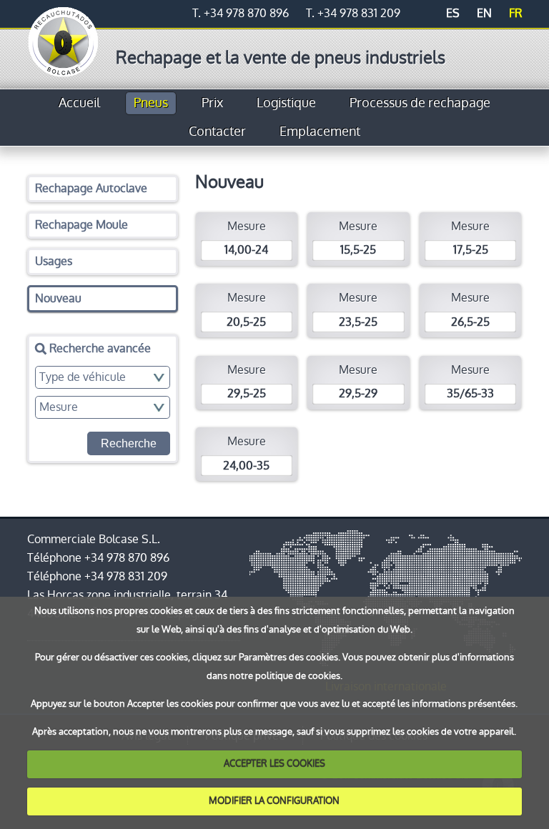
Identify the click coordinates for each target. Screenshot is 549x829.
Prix (212, 102)
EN (484, 13)
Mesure (246, 238)
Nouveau (58, 298)
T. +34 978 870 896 (240, 13)
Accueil (79, 102)
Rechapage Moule (81, 225)
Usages (53, 261)
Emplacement (320, 131)
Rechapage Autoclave (91, 188)
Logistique (286, 102)
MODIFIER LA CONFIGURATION (274, 801)
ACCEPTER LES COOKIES (274, 763)
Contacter (217, 131)
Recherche (129, 443)
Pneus (151, 102)
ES (453, 13)
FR (515, 13)
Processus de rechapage (420, 102)
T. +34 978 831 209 (353, 13)
